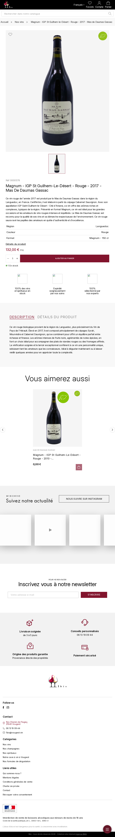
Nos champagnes (11, 749)
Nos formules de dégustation (16, 761)
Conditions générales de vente (17, 782)
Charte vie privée (11, 786)
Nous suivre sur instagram (84, 498)
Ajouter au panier (64, 258)
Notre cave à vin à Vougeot (16, 757)
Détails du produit (57, 317)
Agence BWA (81, 834)
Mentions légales (11, 778)
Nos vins (7, 744)
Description (22, 317)
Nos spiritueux (9, 753)
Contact (6, 790)
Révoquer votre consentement (17, 795)
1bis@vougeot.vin (14, 732)
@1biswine (13, 496)
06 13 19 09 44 (13, 728)
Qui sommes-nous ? (12, 773)
